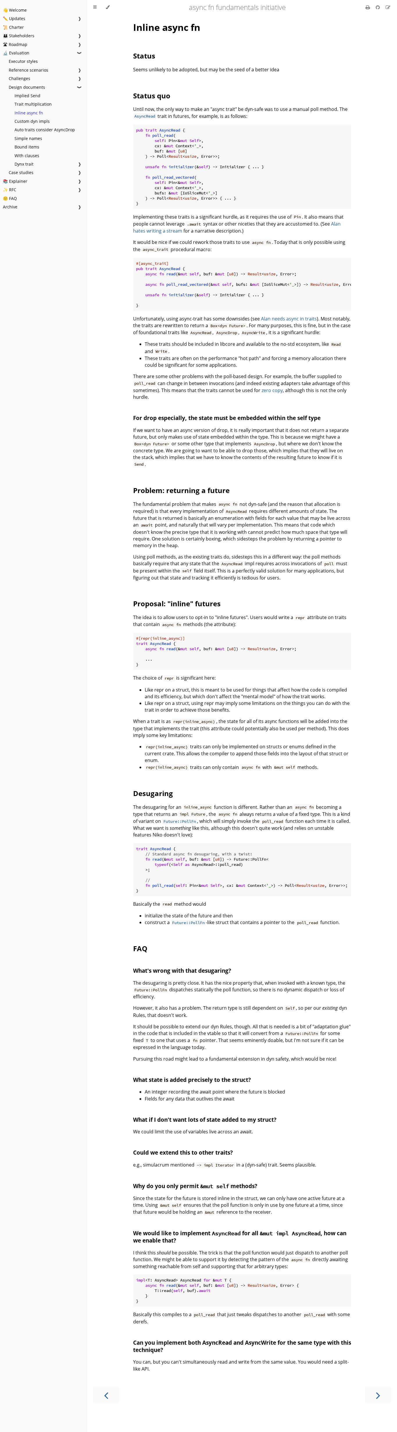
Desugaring (153, 793)
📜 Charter (13, 27)
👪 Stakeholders (18, 35)
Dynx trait (24, 164)
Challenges (19, 78)
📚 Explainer (15, 181)
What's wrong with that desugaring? (182, 970)
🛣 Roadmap (15, 44)
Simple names (28, 138)
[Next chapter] (378, 1395)
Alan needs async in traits (289, 319)
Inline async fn (29, 113)
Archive (10, 207)
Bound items (27, 147)
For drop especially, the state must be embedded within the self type (227, 417)
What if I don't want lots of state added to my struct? (204, 1119)
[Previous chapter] (106, 1395)
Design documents (27, 87)
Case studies (21, 172)
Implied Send (27, 95)
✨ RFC (9, 189)
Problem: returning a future (181, 490)
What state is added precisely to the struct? (192, 1079)
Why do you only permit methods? (195, 1186)
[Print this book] (368, 7)
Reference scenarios (28, 70)
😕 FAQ (10, 198)
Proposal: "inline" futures (177, 603)
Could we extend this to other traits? (183, 1152)
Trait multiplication (33, 104)
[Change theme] (107, 7)
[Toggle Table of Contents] (95, 7)
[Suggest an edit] (388, 7)
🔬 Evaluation (16, 53)
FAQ (140, 948)
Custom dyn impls (32, 121)
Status (144, 56)
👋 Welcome (15, 10)
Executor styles (23, 61)
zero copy (272, 390)
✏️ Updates (14, 18)
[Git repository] (378, 7)
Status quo (151, 95)
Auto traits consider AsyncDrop (45, 129)
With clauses (27, 155)
